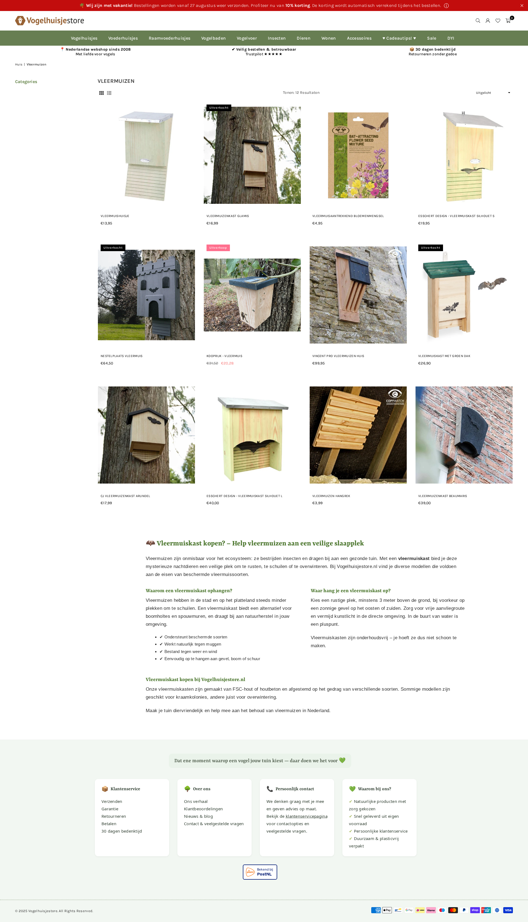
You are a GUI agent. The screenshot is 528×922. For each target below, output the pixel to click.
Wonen (328, 38)
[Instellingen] (488, 21)
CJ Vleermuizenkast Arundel (125, 496)
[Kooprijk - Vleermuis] (252, 295)
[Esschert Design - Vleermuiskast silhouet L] (252, 435)
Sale (431, 38)
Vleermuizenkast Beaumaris (442, 496)
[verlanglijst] (498, 21)
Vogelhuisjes (84, 38)
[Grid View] (101, 92)
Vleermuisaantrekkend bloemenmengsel (348, 216)
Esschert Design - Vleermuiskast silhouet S (456, 216)
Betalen (108, 823)
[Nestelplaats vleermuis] (146, 295)
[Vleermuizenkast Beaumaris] (464, 435)
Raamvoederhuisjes (169, 38)
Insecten (277, 38)
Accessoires (359, 38)
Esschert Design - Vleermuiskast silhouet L (245, 496)
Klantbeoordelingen (203, 808)
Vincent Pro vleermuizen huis (338, 356)
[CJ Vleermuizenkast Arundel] (146, 435)
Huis (18, 64)
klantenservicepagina (307, 816)
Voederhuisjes (123, 38)
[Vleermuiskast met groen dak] (464, 295)
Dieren (303, 38)
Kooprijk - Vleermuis (224, 356)
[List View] (109, 92)
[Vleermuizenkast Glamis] (252, 155)
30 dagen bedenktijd (121, 831)
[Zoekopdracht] (478, 21)
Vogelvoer (247, 38)
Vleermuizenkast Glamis (228, 216)
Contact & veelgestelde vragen (214, 823)
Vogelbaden (213, 38)
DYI (451, 38)
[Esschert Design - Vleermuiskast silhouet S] (464, 155)
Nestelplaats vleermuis (122, 356)
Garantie (109, 808)
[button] (508, 21)
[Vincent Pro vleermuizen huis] (358, 295)
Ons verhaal (196, 801)
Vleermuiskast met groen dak (444, 356)
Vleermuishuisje (115, 216)
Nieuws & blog (198, 816)
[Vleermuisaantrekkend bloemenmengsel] (358, 155)
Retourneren (113, 816)
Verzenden (111, 801)
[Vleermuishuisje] (146, 155)
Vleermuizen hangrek (331, 496)
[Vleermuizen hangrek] (358, 435)
